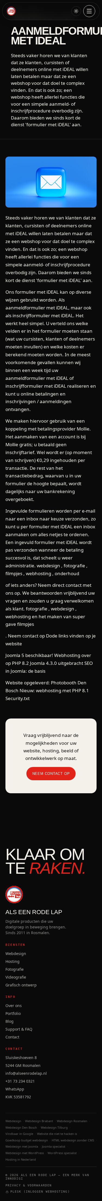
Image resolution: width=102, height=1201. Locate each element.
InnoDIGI (14, 1178)
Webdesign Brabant (39, 1121)
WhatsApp (14, 1089)
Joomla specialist (53, 1146)
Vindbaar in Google (19, 1134)
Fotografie (14, 969)
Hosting (12, 961)
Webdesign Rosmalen (72, 1121)
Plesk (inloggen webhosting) (40, 1191)
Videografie (15, 977)
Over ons (13, 1005)
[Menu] (89, 11)
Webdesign (15, 953)
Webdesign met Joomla (21, 1146)
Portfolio (13, 1013)
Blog (9, 1021)
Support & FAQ (18, 1029)
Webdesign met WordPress (24, 1153)
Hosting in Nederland (20, 1159)
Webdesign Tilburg (54, 1127)
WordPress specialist (62, 1153)
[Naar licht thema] (76, 11)
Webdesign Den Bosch (21, 1127)
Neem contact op (51, 774)
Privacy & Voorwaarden (28, 1185)
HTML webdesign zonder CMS (73, 1140)
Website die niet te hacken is (57, 1134)
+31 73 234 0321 (20, 1081)
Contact (12, 1037)
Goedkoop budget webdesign (26, 1140)
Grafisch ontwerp (21, 985)
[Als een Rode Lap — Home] (11, 11)
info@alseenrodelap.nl (26, 1073)
